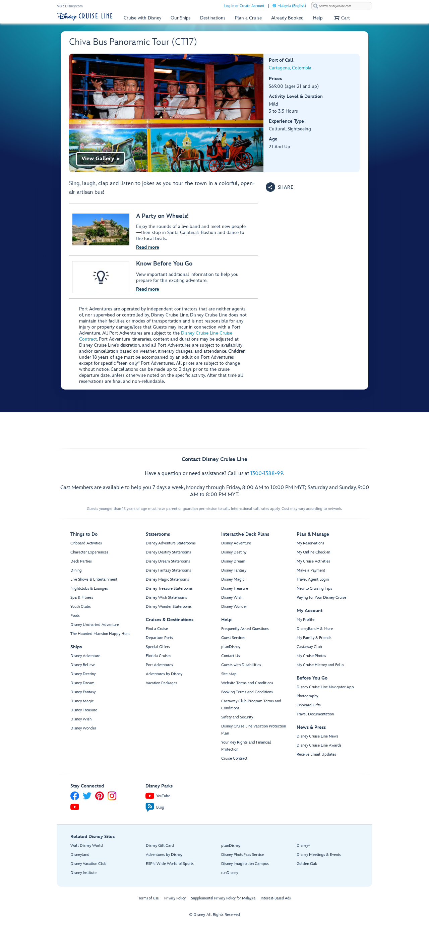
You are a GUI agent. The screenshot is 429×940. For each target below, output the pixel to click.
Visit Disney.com (70, 6)
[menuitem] (274, 5)
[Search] (315, 6)
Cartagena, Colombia (290, 68)
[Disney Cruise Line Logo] (84, 16)
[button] (341, 18)
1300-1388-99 (266, 473)
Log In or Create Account (244, 6)
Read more (147, 247)
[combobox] (341, 6)
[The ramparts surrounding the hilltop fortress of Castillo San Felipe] (166, 113)
